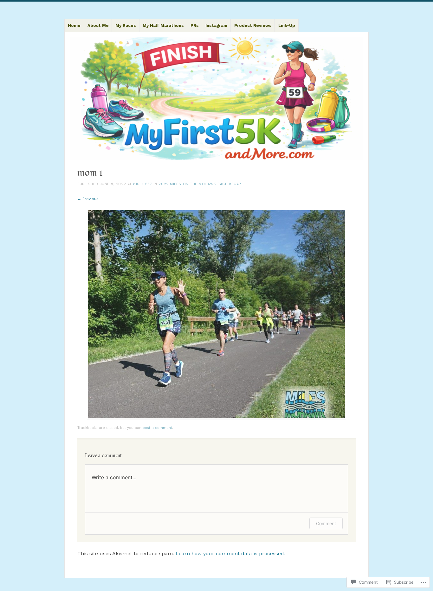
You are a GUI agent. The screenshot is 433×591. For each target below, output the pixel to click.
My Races (125, 25)
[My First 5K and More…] (216, 98)
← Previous (88, 199)
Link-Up (286, 25)
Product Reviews (253, 25)
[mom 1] (216, 417)
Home (74, 25)
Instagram (216, 25)
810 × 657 (142, 184)
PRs (195, 25)
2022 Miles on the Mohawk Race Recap (199, 184)
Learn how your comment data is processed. (230, 553)
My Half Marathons (163, 25)
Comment (326, 523)
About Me (98, 25)
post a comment (157, 428)
